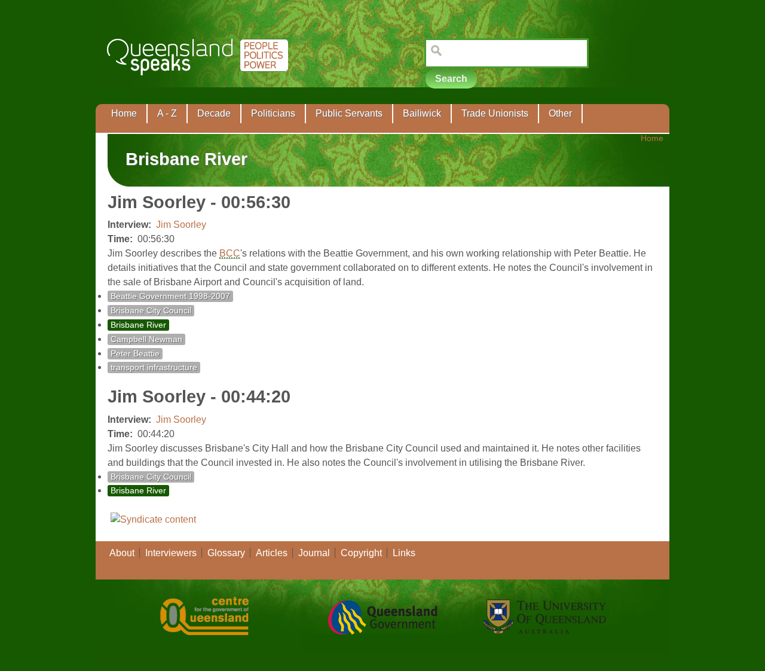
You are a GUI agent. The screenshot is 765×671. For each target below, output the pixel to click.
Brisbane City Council (151, 310)
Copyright (361, 553)
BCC (229, 253)
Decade (214, 113)
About (121, 553)
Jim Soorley (181, 224)
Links (404, 553)
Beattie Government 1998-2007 (170, 296)
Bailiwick (422, 113)
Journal (314, 553)
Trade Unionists (494, 113)
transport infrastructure (154, 367)
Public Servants (349, 113)
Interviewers (171, 553)
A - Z (167, 113)
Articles (271, 553)
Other (560, 113)
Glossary (226, 553)
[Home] (200, 84)
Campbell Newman (146, 339)
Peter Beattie (135, 353)
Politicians (273, 113)
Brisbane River (138, 325)
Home (124, 113)
